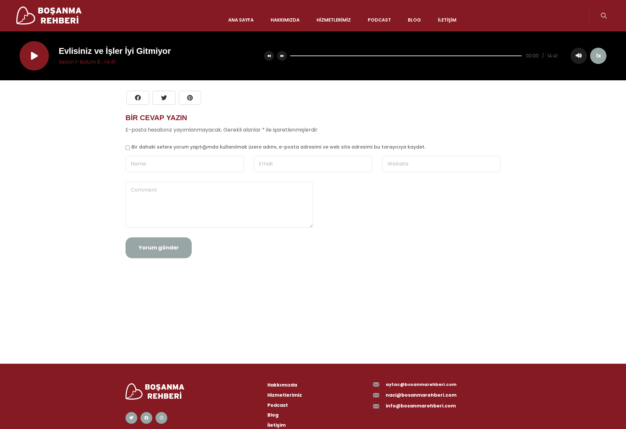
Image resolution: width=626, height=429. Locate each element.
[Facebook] (146, 418)
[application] (446, 56)
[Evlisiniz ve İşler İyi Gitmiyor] (190, 98)
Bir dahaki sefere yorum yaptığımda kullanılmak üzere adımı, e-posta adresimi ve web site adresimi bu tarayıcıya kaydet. (278, 147)
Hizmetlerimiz (334, 20)
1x (598, 55)
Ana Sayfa (241, 20)
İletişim (447, 20)
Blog (414, 20)
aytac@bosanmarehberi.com (421, 384)
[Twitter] (131, 418)
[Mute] (579, 56)
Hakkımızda (285, 20)
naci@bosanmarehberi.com (421, 395)
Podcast (379, 20)
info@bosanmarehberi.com (421, 406)
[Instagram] (161, 418)
